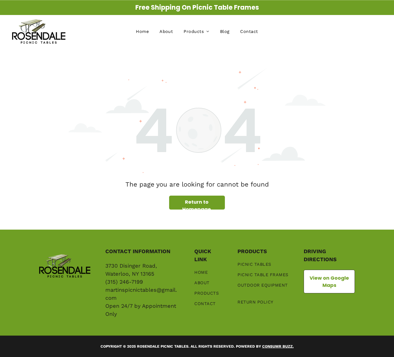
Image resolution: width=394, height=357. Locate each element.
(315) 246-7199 (124, 282)
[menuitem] (142, 31)
